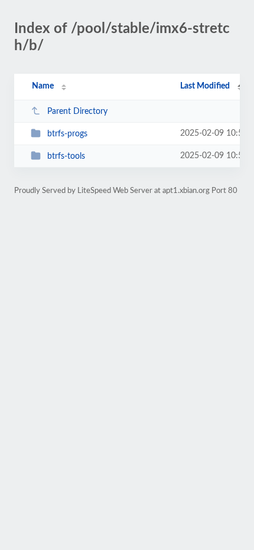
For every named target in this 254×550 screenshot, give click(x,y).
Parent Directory (77, 111)
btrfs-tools (66, 156)
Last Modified (205, 86)
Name (43, 86)
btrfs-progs (67, 134)
